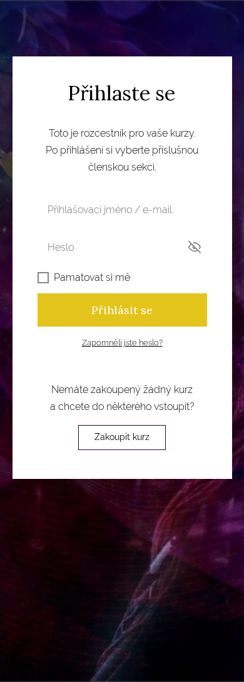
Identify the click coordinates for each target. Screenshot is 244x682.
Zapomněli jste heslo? (122, 342)
